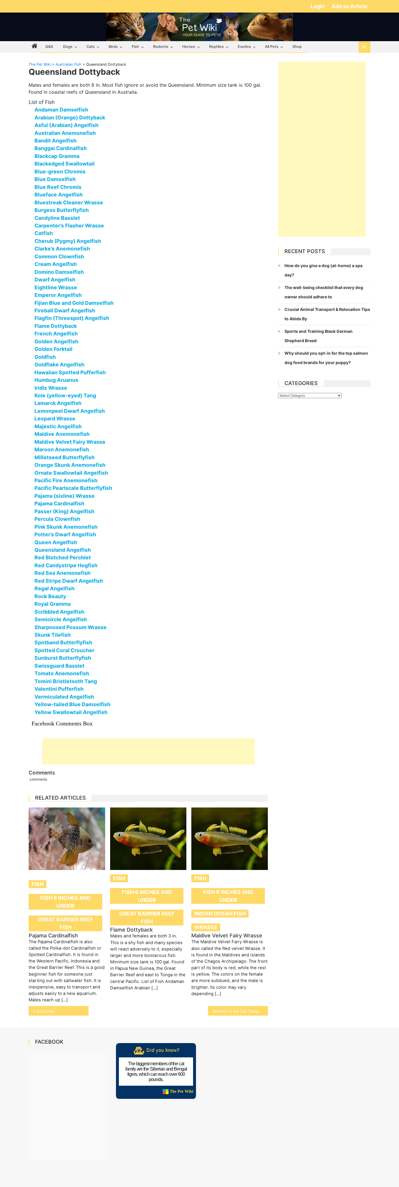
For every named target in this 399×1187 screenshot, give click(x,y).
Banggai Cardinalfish (60, 148)
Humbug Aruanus (56, 380)
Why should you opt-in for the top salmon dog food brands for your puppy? (326, 358)
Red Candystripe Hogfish (66, 565)
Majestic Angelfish (58, 426)
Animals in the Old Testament (240, 1011)
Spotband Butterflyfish (63, 642)
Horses (188, 46)
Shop (297, 46)
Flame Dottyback (55, 326)
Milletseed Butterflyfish (64, 457)
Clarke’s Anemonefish (62, 249)
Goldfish (45, 357)
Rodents (160, 46)
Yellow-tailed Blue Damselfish (72, 704)
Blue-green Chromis (60, 171)
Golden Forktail (53, 349)
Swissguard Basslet (59, 666)
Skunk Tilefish (52, 635)
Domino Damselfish (59, 272)
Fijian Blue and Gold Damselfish (74, 303)
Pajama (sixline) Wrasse (64, 496)
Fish (135, 46)
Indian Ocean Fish (220, 914)
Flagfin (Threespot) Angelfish (71, 318)
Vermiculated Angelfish (64, 697)
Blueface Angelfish (58, 195)
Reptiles (216, 46)
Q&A (49, 46)
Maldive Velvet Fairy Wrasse (69, 442)
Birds (113, 46)
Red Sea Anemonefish (62, 573)
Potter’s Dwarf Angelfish (65, 534)
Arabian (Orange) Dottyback (69, 117)
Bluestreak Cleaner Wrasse (68, 202)
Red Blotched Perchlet (62, 557)
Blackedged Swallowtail (64, 164)
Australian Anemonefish (65, 133)
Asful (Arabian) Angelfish (66, 125)
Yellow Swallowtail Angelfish (70, 712)
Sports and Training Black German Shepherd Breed (318, 336)
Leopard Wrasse (54, 418)
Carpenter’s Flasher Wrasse (69, 225)
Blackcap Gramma (56, 156)
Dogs (67, 46)
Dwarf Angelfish (54, 279)
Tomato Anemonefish (61, 673)
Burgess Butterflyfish (61, 210)
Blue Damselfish (55, 179)
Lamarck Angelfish (57, 403)
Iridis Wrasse (50, 388)
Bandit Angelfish (55, 141)
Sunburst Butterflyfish (62, 658)
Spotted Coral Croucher (64, 650)
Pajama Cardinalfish (59, 503)
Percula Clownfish (57, 519)
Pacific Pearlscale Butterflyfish (73, 488)
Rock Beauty (50, 596)
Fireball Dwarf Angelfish (64, 310)
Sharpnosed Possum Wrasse (70, 627)
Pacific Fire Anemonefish (66, 480)
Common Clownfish (59, 256)
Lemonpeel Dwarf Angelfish (69, 411)
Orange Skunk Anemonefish (69, 465)
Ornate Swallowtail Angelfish (71, 473)
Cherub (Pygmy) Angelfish (67, 241)
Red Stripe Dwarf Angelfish (68, 581)
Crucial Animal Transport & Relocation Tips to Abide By (327, 314)
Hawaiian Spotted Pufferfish (70, 372)
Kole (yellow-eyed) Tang (65, 395)
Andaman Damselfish (61, 110)
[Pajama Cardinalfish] (67, 838)
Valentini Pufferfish (59, 689)
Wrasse (205, 927)
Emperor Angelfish (58, 295)
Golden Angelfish (56, 341)
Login (318, 6)
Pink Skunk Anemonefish (66, 527)
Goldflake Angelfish (59, 364)
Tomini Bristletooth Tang (65, 681)
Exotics (244, 46)
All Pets (271, 46)
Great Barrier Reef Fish (65, 923)
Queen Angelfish (55, 542)
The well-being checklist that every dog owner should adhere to (323, 292)
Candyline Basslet (57, 218)
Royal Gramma (52, 604)
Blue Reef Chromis (57, 187)
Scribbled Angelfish (59, 612)
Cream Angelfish (55, 264)
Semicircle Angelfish (60, 619)
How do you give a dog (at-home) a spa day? (323, 270)
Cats (90, 46)
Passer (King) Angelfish (64, 511)
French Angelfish (56, 333)
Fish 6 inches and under (65, 902)
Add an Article (349, 6)
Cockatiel (45, 1011)
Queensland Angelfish (62, 550)
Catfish (43, 233)
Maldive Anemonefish (62, 434)
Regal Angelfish (54, 588)
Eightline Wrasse (55, 287)
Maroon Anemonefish (61, 449)
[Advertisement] (148, 751)
